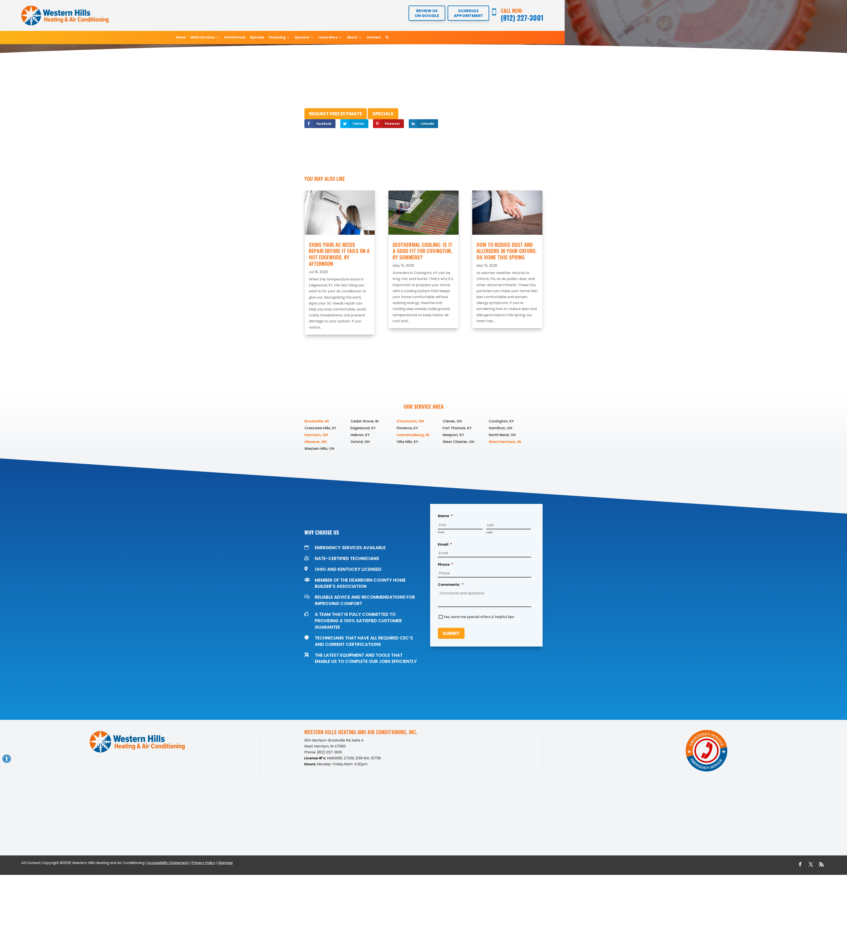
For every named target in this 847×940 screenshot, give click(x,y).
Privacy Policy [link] (203, 862)
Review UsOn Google (427, 13)
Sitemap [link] (225, 862)
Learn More (328, 38)
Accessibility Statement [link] (168, 862)
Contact (374, 38)
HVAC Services (203, 38)
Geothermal (234, 38)
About (352, 38)
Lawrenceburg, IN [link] (413, 434)
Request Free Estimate (335, 114)
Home (181, 38)
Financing (277, 38)
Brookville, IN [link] (316, 421)
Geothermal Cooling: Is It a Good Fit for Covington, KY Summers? (422, 250)
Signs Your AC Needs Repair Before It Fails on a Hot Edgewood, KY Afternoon (339, 253)
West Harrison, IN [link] (505, 441)
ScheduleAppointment (468, 13)
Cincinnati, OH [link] (410, 421)
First (441, 532)
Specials (257, 38)
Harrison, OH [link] (316, 434)
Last (489, 532)
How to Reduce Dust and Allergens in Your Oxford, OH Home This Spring (506, 250)
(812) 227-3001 (522, 17)
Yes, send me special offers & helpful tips (479, 616)
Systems (302, 38)
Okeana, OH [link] (315, 441)
